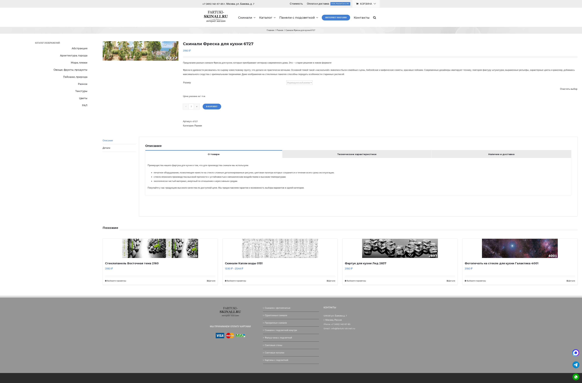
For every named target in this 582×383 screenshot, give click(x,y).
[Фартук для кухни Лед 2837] (400, 248)
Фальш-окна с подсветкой (278, 337)
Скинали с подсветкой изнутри (281, 330)
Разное (198, 125)
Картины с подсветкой (276, 360)
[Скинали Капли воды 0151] (280, 248)
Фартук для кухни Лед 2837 (365, 263)
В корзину (212, 106)
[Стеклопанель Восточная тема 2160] (160, 248)
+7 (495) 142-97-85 (213, 3)
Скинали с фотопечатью (277, 308)
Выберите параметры (116, 281)
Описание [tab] (108, 140)
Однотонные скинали (276, 315)
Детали (212, 281)
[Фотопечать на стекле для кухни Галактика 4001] (519, 248)
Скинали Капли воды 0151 (244, 263)
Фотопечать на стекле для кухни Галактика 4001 (501, 263)
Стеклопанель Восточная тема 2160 (132, 263)
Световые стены (273, 345)
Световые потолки (274, 352)
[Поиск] (374, 17)
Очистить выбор (568, 89)
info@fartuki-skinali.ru (343, 328)
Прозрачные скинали (276, 322)
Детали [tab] (106, 148)
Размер (187, 82)
